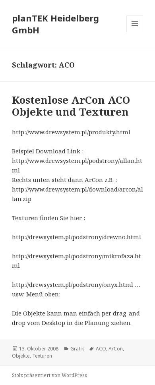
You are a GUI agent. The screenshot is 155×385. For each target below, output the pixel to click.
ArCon (115, 348)
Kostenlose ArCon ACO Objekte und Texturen (71, 106)
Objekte (21, 355)
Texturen (42, 355)
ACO (101, 348)
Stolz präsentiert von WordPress (49, 375)
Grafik (77, 348)
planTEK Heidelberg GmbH (55, 24)
